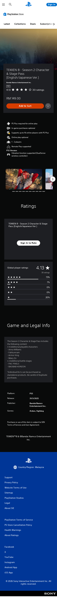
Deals (33, 23)
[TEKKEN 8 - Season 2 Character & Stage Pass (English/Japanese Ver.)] (24, 179)
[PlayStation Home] (28, 4)
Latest (7, 23)
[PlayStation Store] (14, 14)
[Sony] (50, 595)
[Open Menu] (3, 4)
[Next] (52, 179)
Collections (20, 23)
